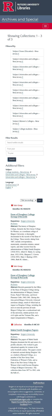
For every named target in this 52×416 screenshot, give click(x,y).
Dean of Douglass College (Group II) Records (23, 276)
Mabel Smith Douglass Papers (24, 330)
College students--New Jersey (18, 172)
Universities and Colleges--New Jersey (21, 175)
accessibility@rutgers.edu (20, 399)
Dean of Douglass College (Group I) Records (23, 215)
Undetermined (11, 185)
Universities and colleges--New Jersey (21, 177)
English (8, 187)
